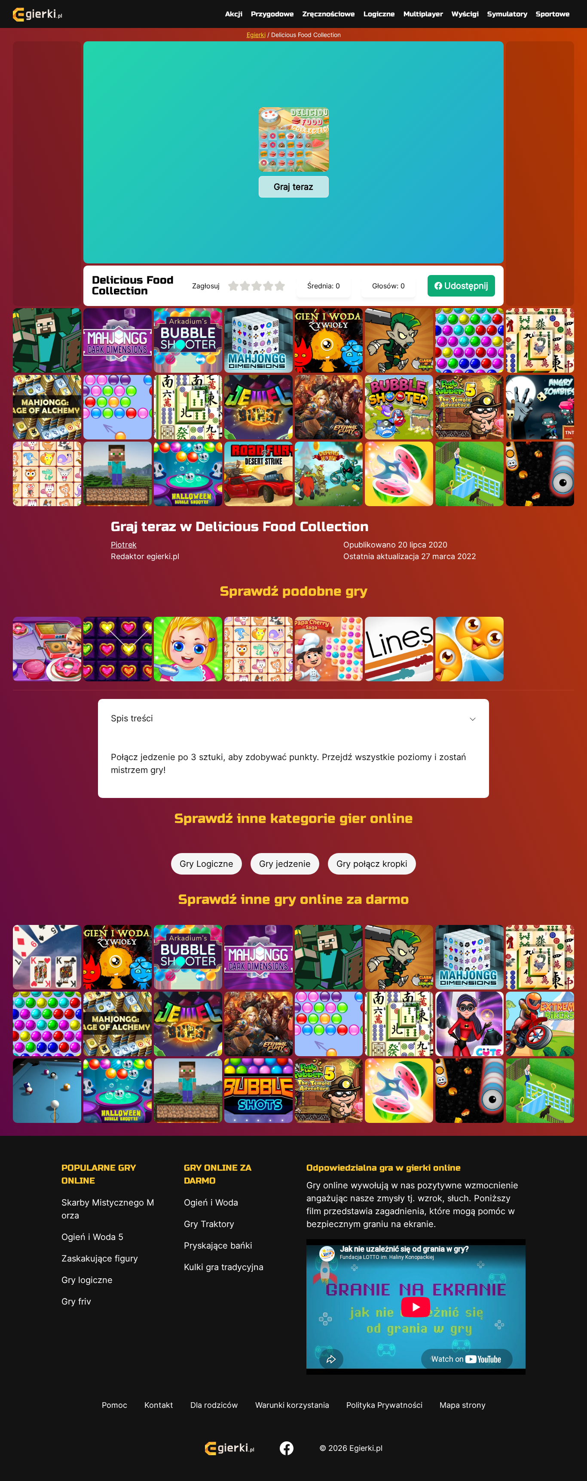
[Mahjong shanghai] (188, 407)
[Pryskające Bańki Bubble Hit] (117, 407)
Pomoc (114, 1405)
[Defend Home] (329, 474)
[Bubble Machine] (399, 407)
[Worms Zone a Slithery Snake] (540, 474)
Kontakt (158, 1405)
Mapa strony (463, 1405)
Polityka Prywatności (384, 1405)
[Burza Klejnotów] (258, 407)
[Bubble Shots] (258, 1090)
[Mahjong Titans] (540, 340)
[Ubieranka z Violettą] (469, 1024)
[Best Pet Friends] (469, 649)
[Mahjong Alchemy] (47, 407)
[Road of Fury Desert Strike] (258, 474)
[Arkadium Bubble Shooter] (188, 340)
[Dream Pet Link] (47, 474)
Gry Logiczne (206, 864)
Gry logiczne (87, 1280)
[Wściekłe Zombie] (540, 407)
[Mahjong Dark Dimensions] (117, 340)
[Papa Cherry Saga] (329, 649)
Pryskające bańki (218, 1245)
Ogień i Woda (211, 1202)
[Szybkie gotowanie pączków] (47, 649)
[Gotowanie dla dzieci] (188, 649)
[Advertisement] (47, 170)
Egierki (256, 34)
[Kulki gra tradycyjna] (469, 340)
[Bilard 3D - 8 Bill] (47, 1090)
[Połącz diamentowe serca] (117, 649)
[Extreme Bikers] (540, 1024)
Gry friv (76, 1301)
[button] (294, 718)
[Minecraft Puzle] (47, 340)
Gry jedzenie (285, 864)
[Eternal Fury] (329, 407)
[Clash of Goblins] (399, 340)
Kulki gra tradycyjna (223, 1267)
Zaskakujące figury (99, 1258)
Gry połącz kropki (371, 864)
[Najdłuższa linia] (399, 649)
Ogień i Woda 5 (92, 1237)
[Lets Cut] (399, 474)
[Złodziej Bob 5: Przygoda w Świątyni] (469, 407)
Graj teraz (293, 187)
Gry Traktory (209, 1224)
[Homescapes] (469, 474)
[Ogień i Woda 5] (329, 340)
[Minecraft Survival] (117, 474)
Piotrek (124, 544)
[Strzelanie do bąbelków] (188, 474)
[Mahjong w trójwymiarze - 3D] (258, 340)
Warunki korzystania (292, 1405)
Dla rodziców (214, 1405)
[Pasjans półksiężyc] (47, 957)
